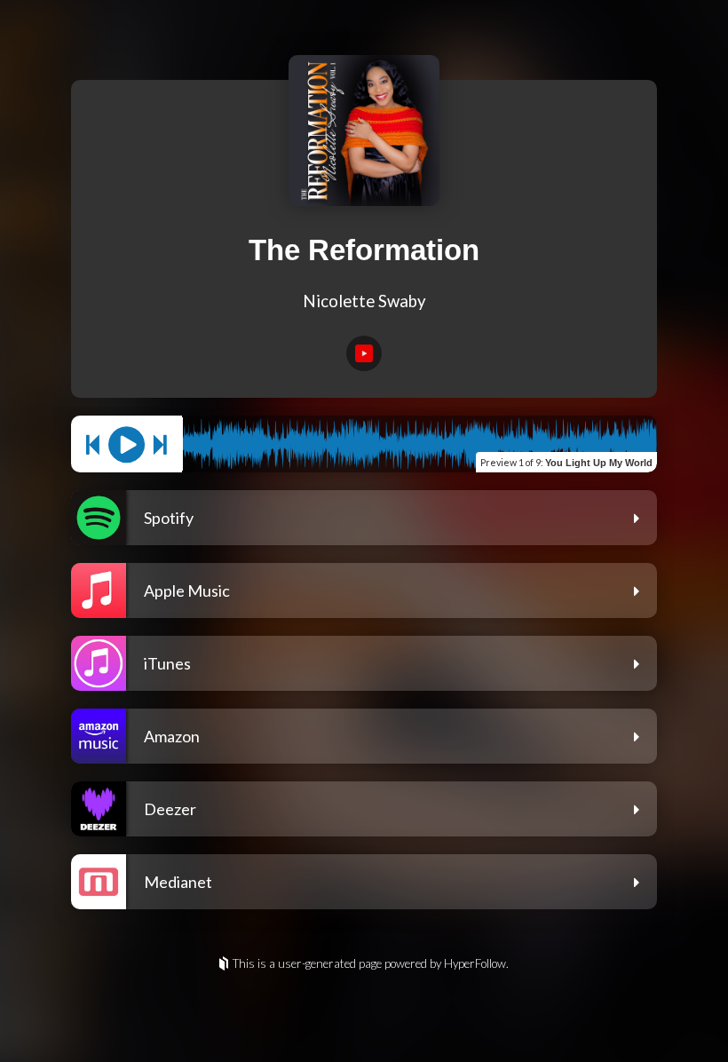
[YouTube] (364, 353)
